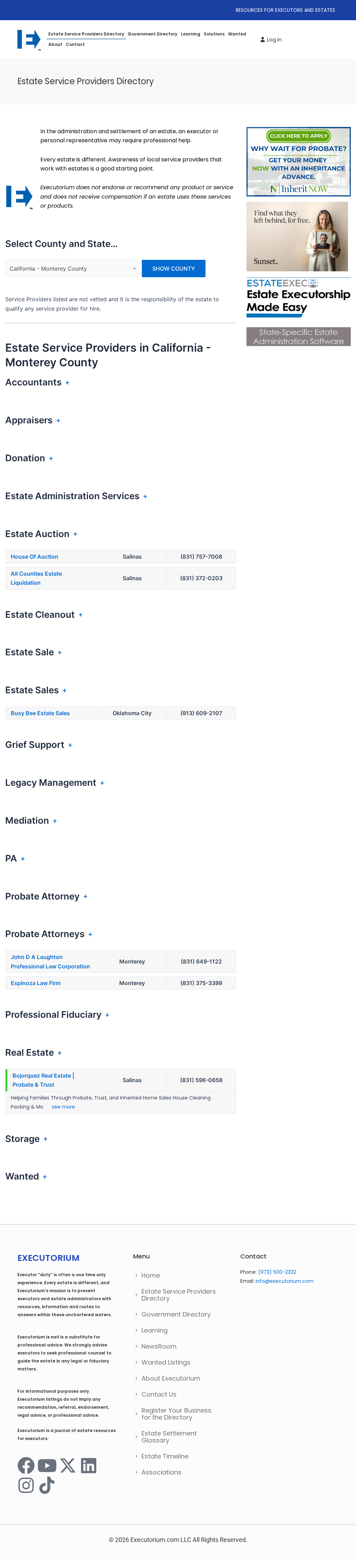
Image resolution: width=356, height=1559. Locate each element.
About (55, 44)
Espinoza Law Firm (35, 983)
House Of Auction (34, 556)
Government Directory (152, 34)
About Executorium (170, 1378)
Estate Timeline (164, 1456)
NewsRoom (159, 1346)
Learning (190, 34)
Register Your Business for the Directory (176, 1414)
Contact (75, 44)
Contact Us (159, 1394)
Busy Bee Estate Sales (40, 713)
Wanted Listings (166, 1362)
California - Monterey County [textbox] (48, 268)
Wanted (237, 34)
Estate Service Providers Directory (86, 34)
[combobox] (71, 268)
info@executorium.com (285, 1281)
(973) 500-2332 (277, 1272)
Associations (161, 1472)
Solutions (214, 34)
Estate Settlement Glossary (169, 1437)
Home (150, 1275)
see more (62, 1106)
